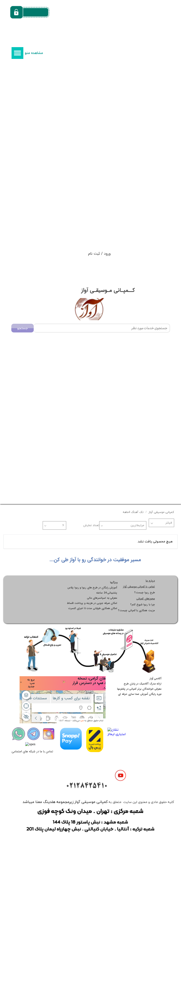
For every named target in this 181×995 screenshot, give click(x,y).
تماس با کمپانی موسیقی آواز (139, 587)
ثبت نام (94, 254)
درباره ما (150, 581)
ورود (107, 254)
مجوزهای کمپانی (145, 599)
